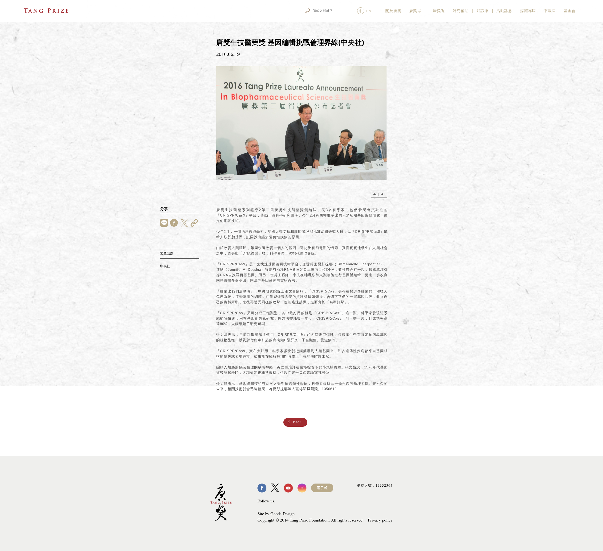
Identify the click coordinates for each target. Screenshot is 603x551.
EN (368, 11)
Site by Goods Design (276, 513)
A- (374, 194)
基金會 (570, 11)
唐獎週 (439, 11)
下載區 (550, 11)
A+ (383, 194)
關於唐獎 (393, 11)
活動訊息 (504, 11)
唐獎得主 (417, 11)
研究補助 (461, 11)
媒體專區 (528, 11)
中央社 (165, 266)
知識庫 (483, 11)
